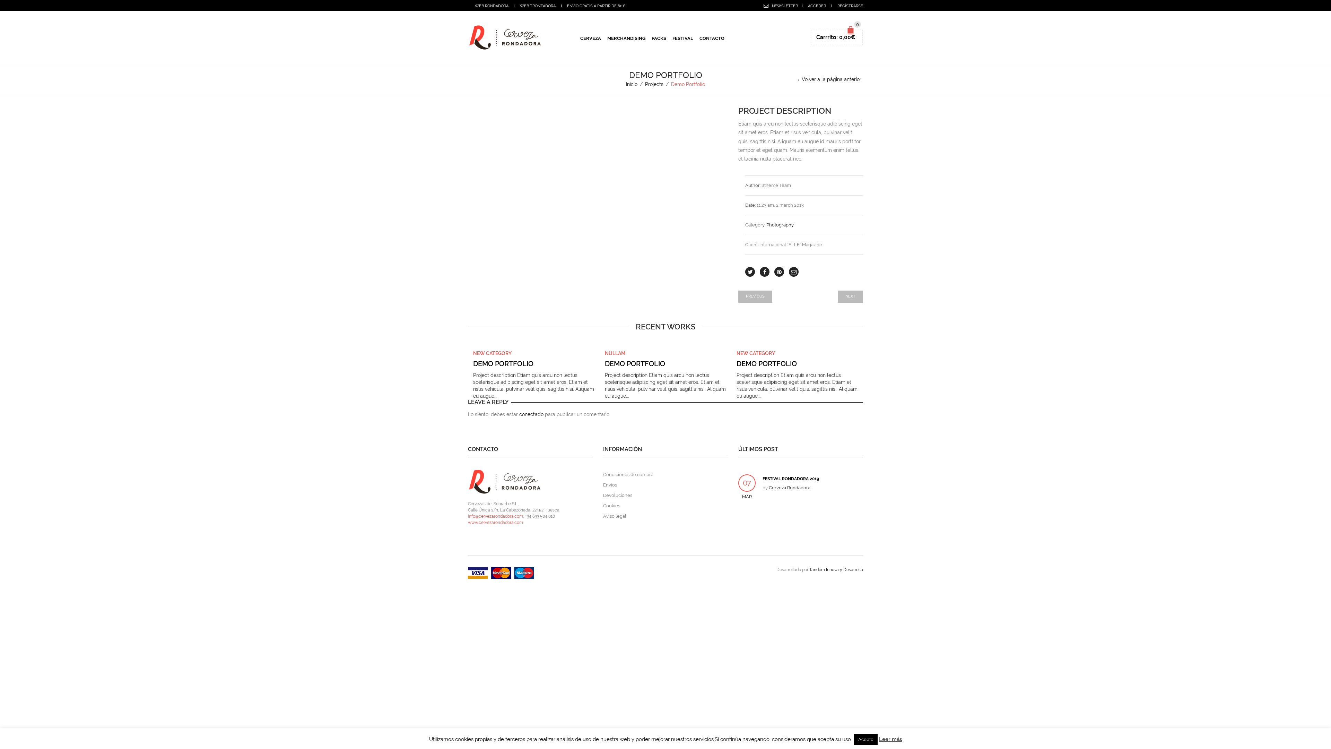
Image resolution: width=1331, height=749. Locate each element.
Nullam (615, 353)
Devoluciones (617, 495)
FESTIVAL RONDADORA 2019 (791, 478)
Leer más (890, 739)
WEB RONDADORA (491, 6)
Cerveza (590, 38)
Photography (780, 224)
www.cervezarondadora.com (495, 522)
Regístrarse (850, 6)
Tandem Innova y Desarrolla (836, 569)
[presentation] (458, 369)
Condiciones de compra (628, 474)
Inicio (631, 84)
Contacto (711, 38)
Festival (682, 38)
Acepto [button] (865, 739)
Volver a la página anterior (831, 79)
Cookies (611, 505)
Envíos (610, 485)
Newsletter (785, 6)
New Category (492, 353)
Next (850, 296)
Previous (755, 296)
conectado (531, 414)
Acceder (817, 6)
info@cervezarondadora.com (495, 516)
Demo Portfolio (503, 364)
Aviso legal (614, 516)
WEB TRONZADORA (538, 6)
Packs (659, 38)
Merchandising (626, 38)
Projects (654, 84)
